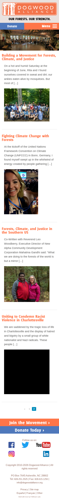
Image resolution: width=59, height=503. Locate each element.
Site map (34, 489)
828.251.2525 (21, 479)
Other (40, 493)
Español (21, 493)
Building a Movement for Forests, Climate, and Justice (29, 57)
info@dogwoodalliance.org (30, 482)
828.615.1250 (41, 479)
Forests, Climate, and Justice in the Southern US (27, 230)
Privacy (24, 489)
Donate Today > (29, 430)
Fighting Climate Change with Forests (25, 138)
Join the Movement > (29, 422)
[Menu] (55, 26)
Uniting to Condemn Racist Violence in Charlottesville (23, 318)
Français (30, 493)
